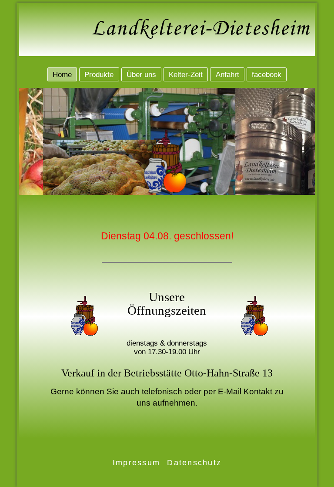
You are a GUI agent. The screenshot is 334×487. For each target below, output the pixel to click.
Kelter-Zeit (186, 74)
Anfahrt (227, 74)
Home (62, 74)
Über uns (141, 74)
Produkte (99, 74)
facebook (266, 74)
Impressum (136, 462)
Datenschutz (194, 462)
